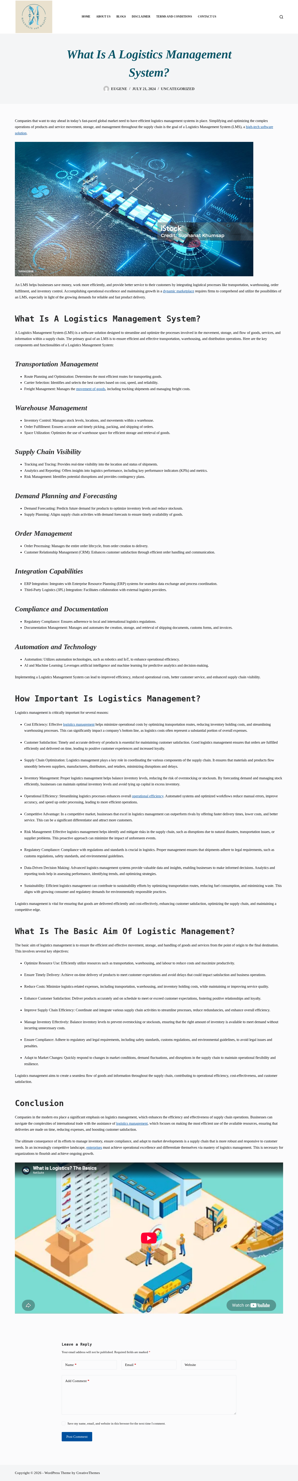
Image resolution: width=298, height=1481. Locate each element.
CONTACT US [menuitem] (207, 16)
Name (71, 1365)
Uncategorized (178, 89)
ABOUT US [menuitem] (103, 16)
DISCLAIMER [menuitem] (141, 16)
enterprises (94, 1147)
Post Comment (77, 1437)
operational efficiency (147, 796)
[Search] (281, 17)
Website (190, 1365)
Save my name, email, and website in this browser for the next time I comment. (117, 1423)
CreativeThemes (88, 1473)
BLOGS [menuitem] (121, 16)
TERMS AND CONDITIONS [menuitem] (174, 16)
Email (130, 1365)
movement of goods (90, 389)
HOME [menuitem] (86, 16)
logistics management (79, 724)
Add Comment (77, 1381)
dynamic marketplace (178, 291)
